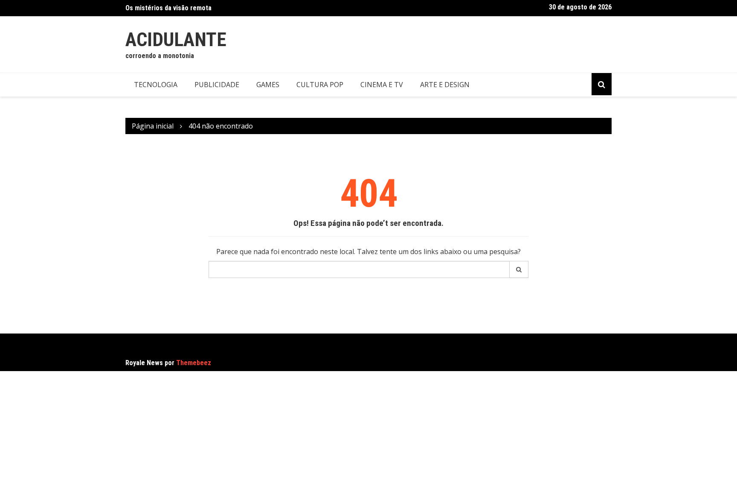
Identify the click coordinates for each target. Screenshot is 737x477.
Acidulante (175, 39)
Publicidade (216, 84)
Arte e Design (445, 84)
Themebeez (193, 363)
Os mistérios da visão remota (168, 8)
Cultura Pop (319, 84)
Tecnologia (155, 84)
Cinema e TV (381, 84)
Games (267, 84)
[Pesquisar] (519, 269)
